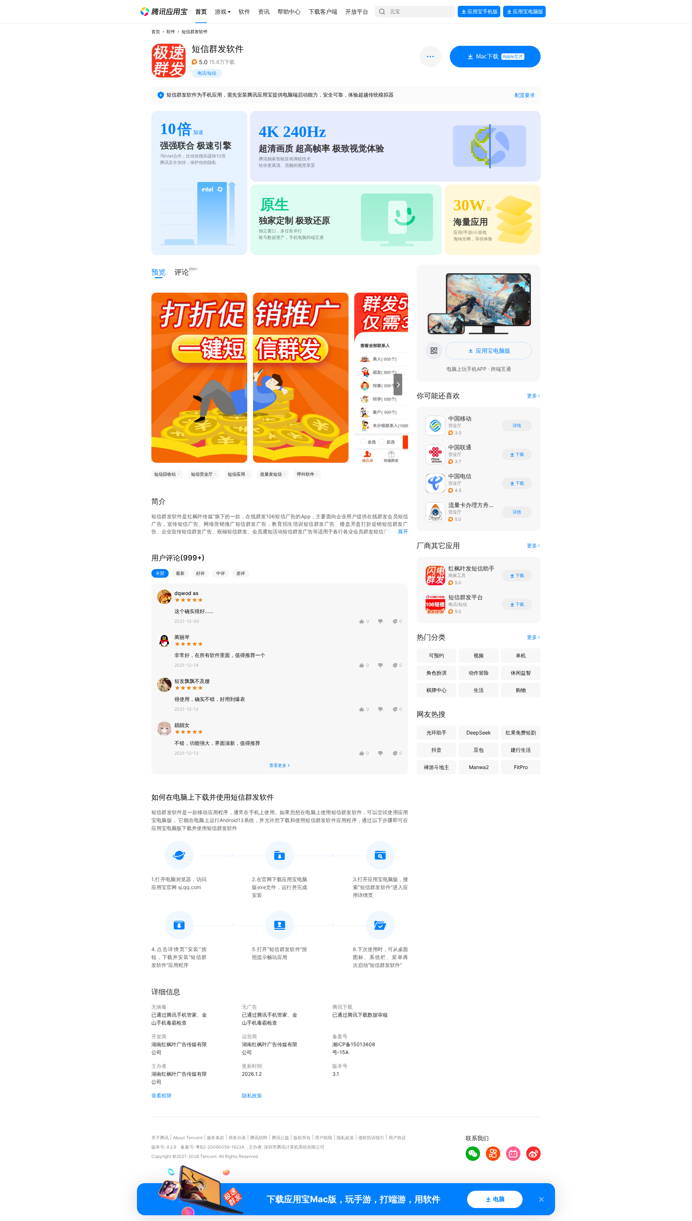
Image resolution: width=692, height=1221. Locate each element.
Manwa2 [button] (479, 767)
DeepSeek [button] (478, 732)
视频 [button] (479, 655)
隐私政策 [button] (252, 1095)
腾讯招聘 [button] (258, 1137)
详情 (517, 425)
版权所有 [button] (302, 1137)
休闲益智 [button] (521, 673)
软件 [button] (171, 31)
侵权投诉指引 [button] (371, 1137)
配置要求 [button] (525, 95)
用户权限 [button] (323, 1137)
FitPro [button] (521, 767)
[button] (164, 11)
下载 (519, 454)
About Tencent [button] (188, 1137)
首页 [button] (155, 31)
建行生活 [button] (521, 750)
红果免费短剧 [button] (521, 732)
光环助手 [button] (436, 732)
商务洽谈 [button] (237, 1137)
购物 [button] (521, 690)
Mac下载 (499, 56)
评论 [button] (181, 271)
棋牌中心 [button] (436, 690)
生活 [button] (479, 690)
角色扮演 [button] (436, 673)
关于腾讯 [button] (160, 1137)
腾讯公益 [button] (280, 1137)
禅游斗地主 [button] (436, 767)
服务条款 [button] (215, 1137)
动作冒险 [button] (479, 673)
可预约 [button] (436, 655)
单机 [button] (521, 655)
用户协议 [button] (397, 1137)
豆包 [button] (479, 750)
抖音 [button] (436, 750)
